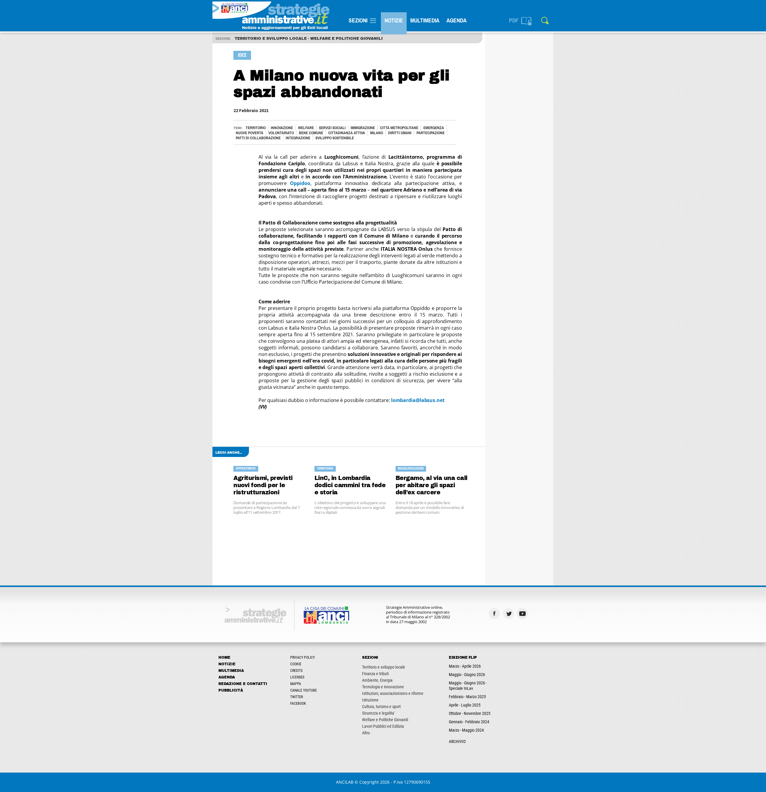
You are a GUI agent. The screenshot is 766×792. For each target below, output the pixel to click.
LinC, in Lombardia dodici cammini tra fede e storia (350, 485)
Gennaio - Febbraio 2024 (469, 721)
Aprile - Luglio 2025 (465, 705)
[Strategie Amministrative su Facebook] (495, 613)
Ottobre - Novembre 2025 (469, 713)
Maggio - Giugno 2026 (467, 674)
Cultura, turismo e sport (381, 706)
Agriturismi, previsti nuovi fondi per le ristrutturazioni (263, 485)
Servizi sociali (332, 127)
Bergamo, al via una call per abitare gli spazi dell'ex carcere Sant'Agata (431, 485)
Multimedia (424, 20)
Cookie (295, 664)
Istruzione (370, 700)
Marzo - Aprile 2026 (465, 666)
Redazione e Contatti (242, 684)
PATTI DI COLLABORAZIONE (258, 137)
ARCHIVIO (457, 741)
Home (224, 657)
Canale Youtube (303, 690)
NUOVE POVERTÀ (249, 132)
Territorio (256, 127)
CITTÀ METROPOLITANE (399, 127)
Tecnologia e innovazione (383, 686)
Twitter (296, 697)
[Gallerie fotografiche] (537, 613)
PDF (514, 20)
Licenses (297, 677)
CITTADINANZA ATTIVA (346, 132)
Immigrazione (363, 127)
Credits (296, 670)
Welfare (306, 127)
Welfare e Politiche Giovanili (385, 719)
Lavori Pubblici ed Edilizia (383, 726)
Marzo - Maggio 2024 (466, 730)
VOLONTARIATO (281, 132)
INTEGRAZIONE (298, 137)
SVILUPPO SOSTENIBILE (334, 137)
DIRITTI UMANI (399, 132)
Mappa (295, 684)
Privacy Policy (302, 657)
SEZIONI (358, 20)
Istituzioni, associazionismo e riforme (392, 693)
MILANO (376, 132)
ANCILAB (344, 782)
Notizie (393, 20)
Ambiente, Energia (377, 680)
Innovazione (282, 127)
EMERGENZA (433, 127)
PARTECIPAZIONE (431, 132)
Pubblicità (230, 690)
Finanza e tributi (375, 673)
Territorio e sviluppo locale (383, 667)
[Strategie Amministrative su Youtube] (523, 613)
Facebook (298, 703)
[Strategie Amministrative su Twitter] (509, 613)
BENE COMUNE (311, 132)
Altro (366, 732)
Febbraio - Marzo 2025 (467, 696)
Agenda (456, 20)
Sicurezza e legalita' (378, 713)
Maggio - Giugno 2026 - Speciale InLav (468, 686)
